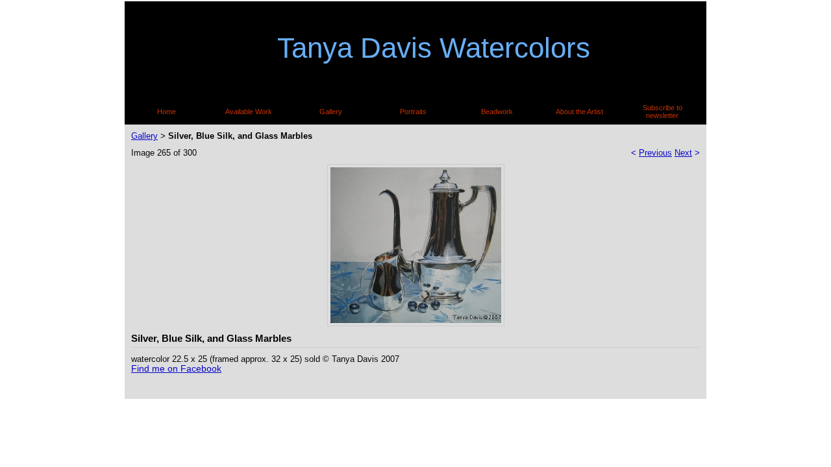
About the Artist (579, 111)
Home (166, 111)
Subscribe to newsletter (662, 111)
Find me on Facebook (176, 368)
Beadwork (497, 111)
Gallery (330, 111)
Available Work (248, 111)
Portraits (413, 111)
